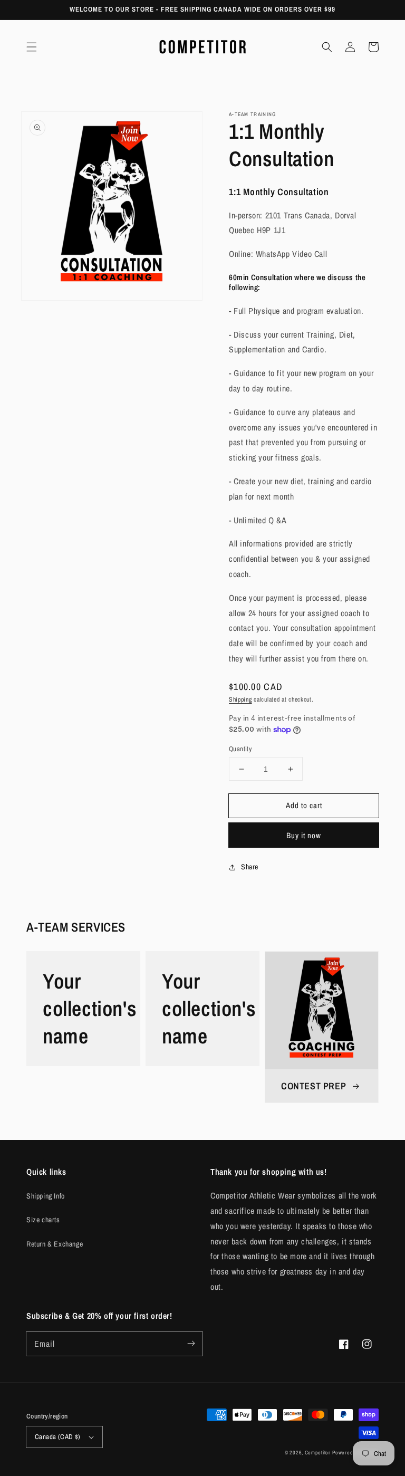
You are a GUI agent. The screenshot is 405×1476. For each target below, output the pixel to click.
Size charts (43, 1219)
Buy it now (303, 835)
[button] (31, 47)
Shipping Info (45, 1196)
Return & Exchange (54, 1244)
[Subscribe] (190, 1343)
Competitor (318, 1452)
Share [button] (249, 866)
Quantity (240, 748)
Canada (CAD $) (58, 1436)
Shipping (240, 699)
